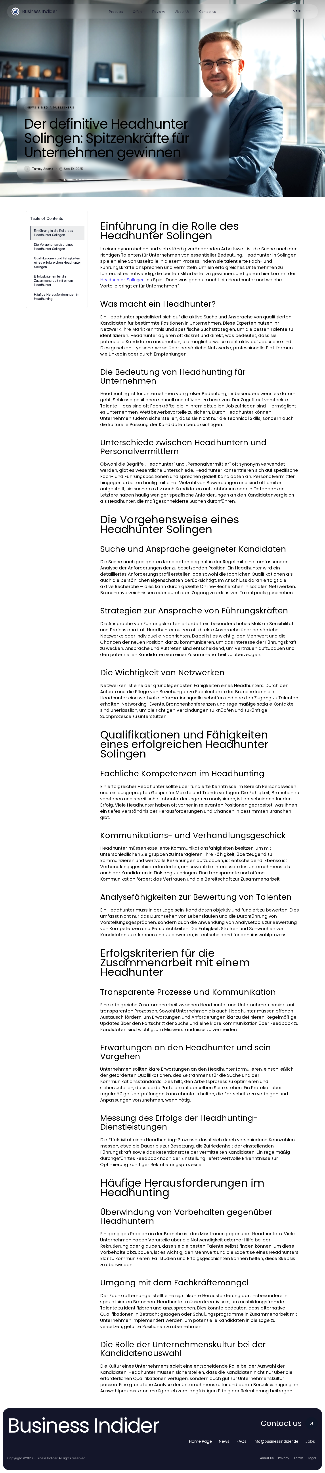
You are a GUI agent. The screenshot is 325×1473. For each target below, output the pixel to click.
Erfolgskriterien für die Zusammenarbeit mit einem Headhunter (53, 280)
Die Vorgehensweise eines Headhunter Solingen (53, 247)
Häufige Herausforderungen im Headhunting (56, 297)
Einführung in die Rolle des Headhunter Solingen (53, 233)
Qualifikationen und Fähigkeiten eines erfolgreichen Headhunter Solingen (57, 262)
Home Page (200, 1441)
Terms (299, 1458)
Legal (312, 1458)
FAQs (242, 1441)
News (224, 1441)
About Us (267, 1458)
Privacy (283, 1458)
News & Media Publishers (51, 107)
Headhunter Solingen (122, 279)
